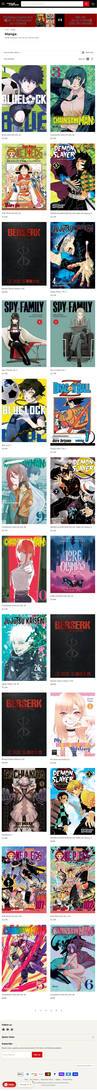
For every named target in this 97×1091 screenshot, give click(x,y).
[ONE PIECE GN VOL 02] (24, 177)
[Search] (86, 4)
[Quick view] (44, 129)
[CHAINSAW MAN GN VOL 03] (72, 98)
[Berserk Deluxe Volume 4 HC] (24, 254)
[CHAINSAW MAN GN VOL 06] (72, 958)
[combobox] (52, 4)
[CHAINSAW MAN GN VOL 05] (24, 958)
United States (84, 1066)
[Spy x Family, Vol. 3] (24, 333)
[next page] (61, 1010)
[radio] (88, 59)
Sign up (37, 1054)
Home (7, 30)
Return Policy (67, 1080)
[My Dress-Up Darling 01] (72, 724)
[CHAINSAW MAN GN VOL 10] (24, 569)
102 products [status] (9, 59)
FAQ (26, 1080)
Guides (58, 1080)
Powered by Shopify (48, 1085)
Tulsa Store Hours (47, 1080)
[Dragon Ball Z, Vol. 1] (72, 412)
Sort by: (11, 52)
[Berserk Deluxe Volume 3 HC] (72, 646)
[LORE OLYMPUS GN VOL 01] (72, 564)
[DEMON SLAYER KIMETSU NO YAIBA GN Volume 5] (72, 177)
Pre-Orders (34, 1080)
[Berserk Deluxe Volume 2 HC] (24, 724)
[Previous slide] (6, 20)
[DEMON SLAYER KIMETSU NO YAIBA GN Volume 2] (72, 490)
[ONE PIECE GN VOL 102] (72, 879)
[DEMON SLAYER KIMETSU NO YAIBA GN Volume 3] (72, 801)
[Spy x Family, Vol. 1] (72, 333)
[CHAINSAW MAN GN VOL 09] (24, 490)
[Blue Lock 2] (24, 410)
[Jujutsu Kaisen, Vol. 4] (72, 255)
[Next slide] (90, 20)
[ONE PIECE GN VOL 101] (24, 879)
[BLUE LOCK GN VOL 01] (24, 98)
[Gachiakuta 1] (24, 800)
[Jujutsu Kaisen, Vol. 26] (24, 647)
